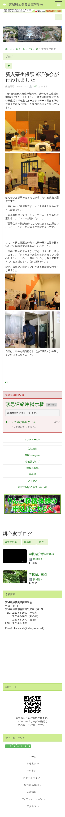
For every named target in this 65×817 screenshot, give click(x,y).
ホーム (8, 49)
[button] (7, 34)
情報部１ (37, 559)
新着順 (28, 542)
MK (35, 86)
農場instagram (32, 455)
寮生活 (32, 474)
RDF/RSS (51, 404)
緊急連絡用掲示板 (25, 403)
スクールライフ (24, 49)
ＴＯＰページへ (32, 439)
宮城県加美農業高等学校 (26, 4)
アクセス (32, 480)
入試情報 (32, 448)
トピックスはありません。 (22, 422)
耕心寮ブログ (32, 461)
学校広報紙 (33, 468)
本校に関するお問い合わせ (32, 487)
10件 (42, 542)
